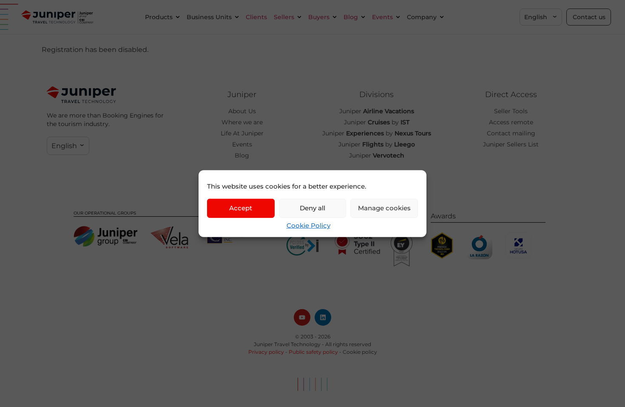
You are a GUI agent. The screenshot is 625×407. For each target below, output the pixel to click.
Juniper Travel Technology (287, 344)
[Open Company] (442, 17)
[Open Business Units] (237, 17)
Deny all (312, 208)
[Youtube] (302, 317)
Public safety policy (313, 352)
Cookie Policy (308, 225)
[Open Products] (178, 17)
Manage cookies (384, 208)
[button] (541, 17)
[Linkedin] (323, 317)
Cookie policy (360, 352)
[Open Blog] (363, 17)
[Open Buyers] (334, 17)
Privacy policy (266, 352)
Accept (240, 208)
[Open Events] (398, 17)
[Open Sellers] (299, 17)
